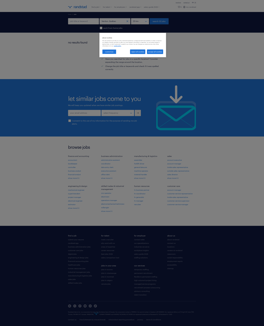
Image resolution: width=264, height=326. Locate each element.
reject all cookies (137, 52)
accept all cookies (155, 52)
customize (109, 52)
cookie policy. (117, 46)
